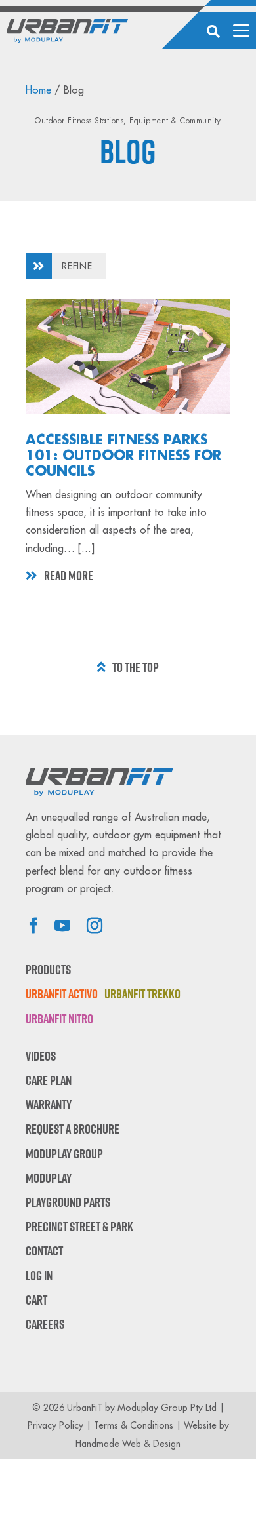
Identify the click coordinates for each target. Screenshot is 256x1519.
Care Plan (49, 1080)
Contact (44, 1251)
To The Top (135, 667)
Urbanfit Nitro (59, 1019)
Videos (41, 1056)
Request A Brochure (72, 1129)
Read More (68, 575)
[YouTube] (62, 927)
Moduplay (49, 1178)
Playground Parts (68, 1202)
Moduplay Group (64, 1154)
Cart (36, 1300)
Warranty (49, 1104)
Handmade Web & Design (128, 1443)
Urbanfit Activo (62, 994)
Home (38, 90)
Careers (45, 1324)
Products (48, 969)
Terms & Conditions (133, 1425)
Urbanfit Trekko (142, 994)
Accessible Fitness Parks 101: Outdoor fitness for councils (123, 456)
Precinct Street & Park (79, 1226)
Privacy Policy (55, 1425)
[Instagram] (94, 927)
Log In (39, 1276)
